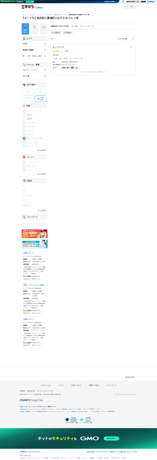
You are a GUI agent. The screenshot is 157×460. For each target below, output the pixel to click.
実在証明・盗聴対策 (25, 411)
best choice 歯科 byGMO (51, 394)
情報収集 (91, 458)
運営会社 (30, 391)
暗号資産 (106, 458)
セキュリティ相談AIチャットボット (92, 409)
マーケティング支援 (75, 458)
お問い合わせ (76, 385)
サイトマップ (111, 385)
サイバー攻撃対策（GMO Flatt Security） (77, 411)
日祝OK (56, 58)
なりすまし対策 (95, 411)
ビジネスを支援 (54, 458)
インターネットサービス (26, 458)
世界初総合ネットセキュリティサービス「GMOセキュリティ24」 (37, 409)
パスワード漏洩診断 (61, 409)
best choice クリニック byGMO (29, 394)
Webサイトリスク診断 (75, 409)
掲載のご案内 (94, 385)
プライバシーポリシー (43, 391)
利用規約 (22, 391)
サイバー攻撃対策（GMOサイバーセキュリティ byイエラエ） (49, 411)
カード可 (76, 58)
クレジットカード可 (34, 138)
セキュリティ (64, 458)
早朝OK (66, 58)
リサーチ (84, 458)
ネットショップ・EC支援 (41, 458)
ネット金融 (99, 458)
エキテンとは (45, 385)
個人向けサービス (115, 458)
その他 (124, 458)
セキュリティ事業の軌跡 (107, 411)
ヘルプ (60, 385)
